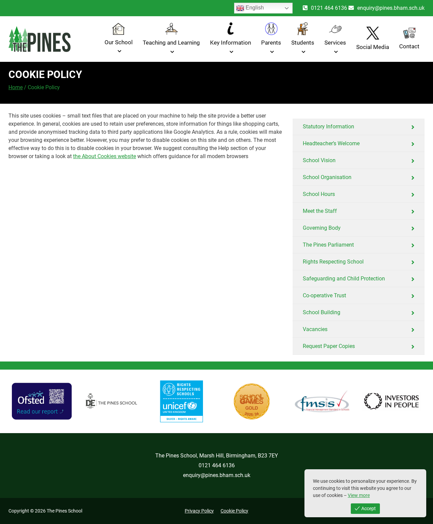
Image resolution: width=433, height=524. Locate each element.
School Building (321, 312)
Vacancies (315, 329)
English (254, 7)
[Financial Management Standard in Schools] (321, 401)
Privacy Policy (199, 511)
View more (359, 495)
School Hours (319, 194)
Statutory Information (328, 126)
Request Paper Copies (329, 346)
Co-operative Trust (324, 295)
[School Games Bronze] (251, 401)
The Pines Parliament (328, 245)
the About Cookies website (104, 156)
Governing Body (322, 228)
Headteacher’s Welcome (331, 143)
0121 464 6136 (329, 8)
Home (15, 87)
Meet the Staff (320, 211)
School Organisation (327, 177)
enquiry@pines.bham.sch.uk (391, 8)
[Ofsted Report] (42, 401)
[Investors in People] (391, 401)
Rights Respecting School (333, 261)
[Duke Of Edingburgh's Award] (112, 401)
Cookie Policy (234, 511)
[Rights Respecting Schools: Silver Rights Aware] (182, 401)
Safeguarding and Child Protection (344, 278)
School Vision (319, 160)
